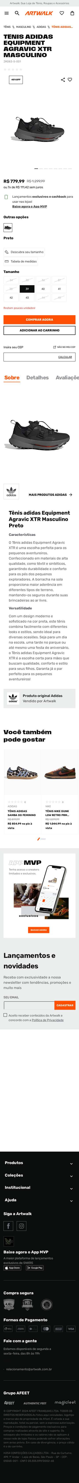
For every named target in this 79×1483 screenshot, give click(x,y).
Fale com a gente (20, 1341)
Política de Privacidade (48, 1020)
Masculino (23, 26)
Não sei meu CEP (66, 347)
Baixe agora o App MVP (29, 206)
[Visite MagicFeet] (65, 1404)
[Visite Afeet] (9, 1404)
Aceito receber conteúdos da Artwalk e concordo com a (36, 1018)
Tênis (7, 26)
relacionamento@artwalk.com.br (29, 1369)
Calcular (65, 357)
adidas (41, 26)
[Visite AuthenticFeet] (35, 1403)
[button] (17, 13)
